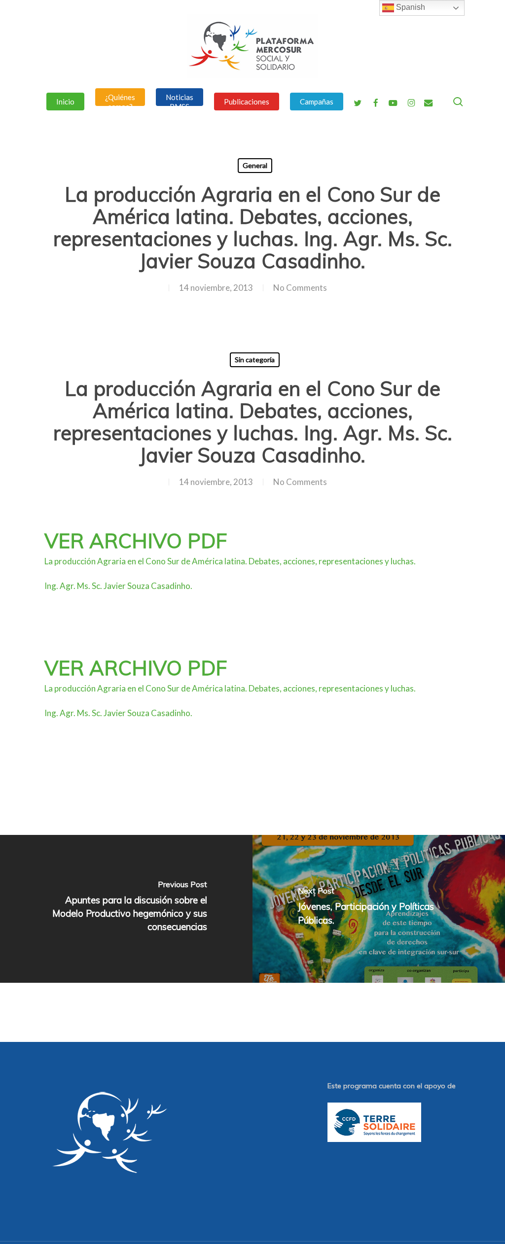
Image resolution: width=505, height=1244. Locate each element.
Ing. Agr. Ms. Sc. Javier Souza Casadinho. (118, 586)
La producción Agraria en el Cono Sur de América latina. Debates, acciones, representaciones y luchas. (230, 561)
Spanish (409, 7)
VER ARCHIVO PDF (135, 540)
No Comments (300, 287)
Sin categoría (255, 359)
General (255, 165)
